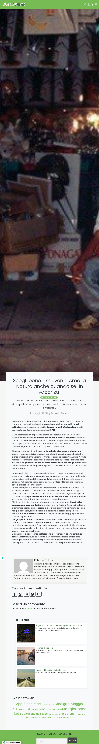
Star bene (55, 714)
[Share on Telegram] (26, 594)
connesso (27, 608)
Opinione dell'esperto (49, 397)
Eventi (41, 709)
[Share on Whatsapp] (20, 594)
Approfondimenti (29, 704)
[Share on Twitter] (32, 594)
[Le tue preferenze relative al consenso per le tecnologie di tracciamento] (2, 558)
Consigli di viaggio (69, 704)
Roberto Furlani (43, 560)
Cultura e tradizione (25, 709)
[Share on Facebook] (14, 594)
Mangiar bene (74, 708)
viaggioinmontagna (65, 717)
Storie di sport (68, 713)
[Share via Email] (39, 594)
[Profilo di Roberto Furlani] (23, 566)
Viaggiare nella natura (47, 717)
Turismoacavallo (31, 717)
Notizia (18, 714)
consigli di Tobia (48, 704)
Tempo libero (81, 714)
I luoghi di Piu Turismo (54, 710)
